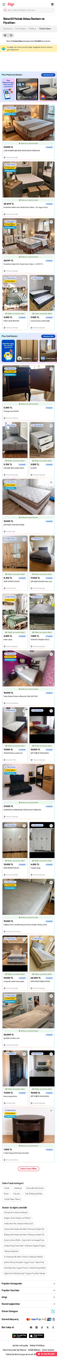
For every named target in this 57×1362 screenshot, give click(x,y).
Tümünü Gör (48, 75)
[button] (4, 4)
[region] (29, 89)
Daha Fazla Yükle (28, 1169)
